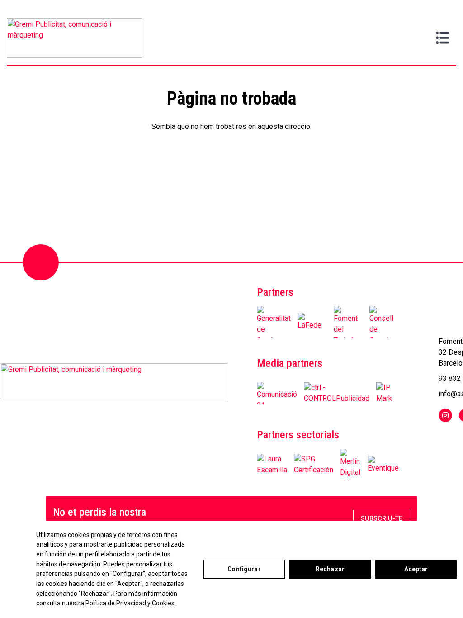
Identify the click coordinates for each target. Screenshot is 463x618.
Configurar (243, 569)
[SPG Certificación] (313, 464)
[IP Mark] (384, 393)
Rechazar (330, 569)
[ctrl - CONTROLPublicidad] (336, 393)
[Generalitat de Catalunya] (274, 322)
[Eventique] (383, 465)
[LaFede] (312, 322)
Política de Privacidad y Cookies (130, 603)
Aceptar (416, 569)
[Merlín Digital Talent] (350, 464)
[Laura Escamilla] (272, 464)
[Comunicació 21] (277, 393)
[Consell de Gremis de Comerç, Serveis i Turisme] (384, 322)
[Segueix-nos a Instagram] (445, 415)
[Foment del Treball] (348, 322)
